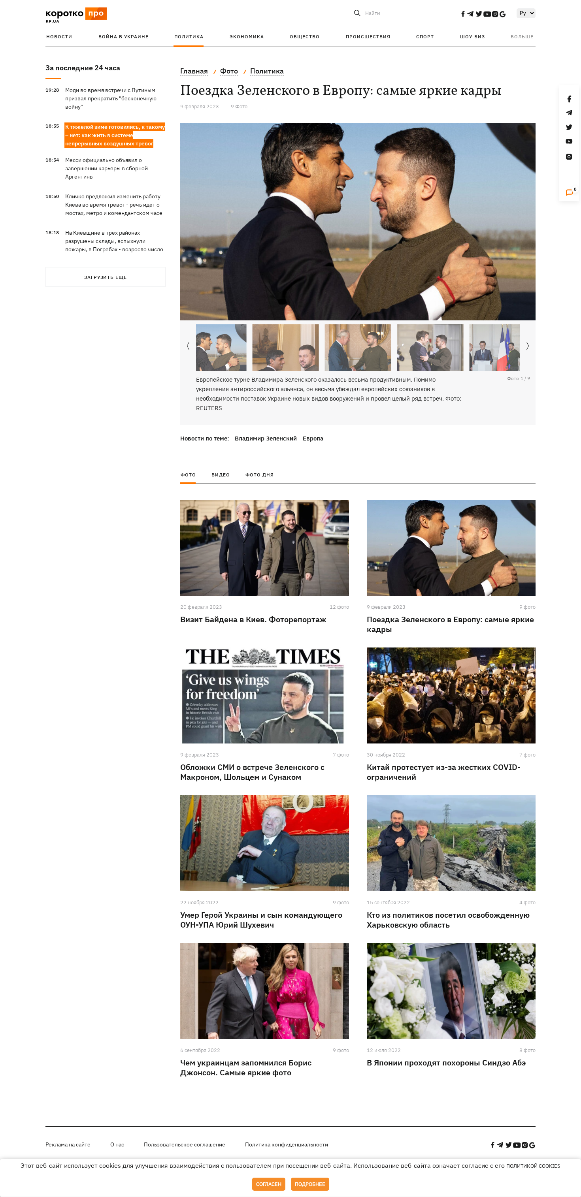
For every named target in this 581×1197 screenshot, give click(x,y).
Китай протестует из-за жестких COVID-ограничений (444, 772)
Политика (189, 37)
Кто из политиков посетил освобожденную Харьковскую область (448, 919)
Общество (305, 37)
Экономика (247, 37)
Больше (522, 37)
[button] (528, 346)
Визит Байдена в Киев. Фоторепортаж (253, 619)
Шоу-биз (472, 37)
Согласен (268, 1184)
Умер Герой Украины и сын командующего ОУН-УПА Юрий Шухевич (261, 919)
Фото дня (259, 475)
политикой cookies (533, 1166)
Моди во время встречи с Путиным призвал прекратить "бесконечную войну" (111, 98)
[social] (463, 14)
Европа (313, 438)
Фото (188, 475)
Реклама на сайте (68, 1144)
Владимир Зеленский (266, 438)
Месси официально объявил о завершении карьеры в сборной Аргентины (106, 168)
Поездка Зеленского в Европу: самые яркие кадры (450, 624)
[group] (358, 221)
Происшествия (368, 37)
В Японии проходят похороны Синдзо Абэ (446, 1062)
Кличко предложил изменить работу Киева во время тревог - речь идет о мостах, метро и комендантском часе (113, 204)
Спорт (425, 37)
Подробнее (310, 1184)
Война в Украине (123, 37)
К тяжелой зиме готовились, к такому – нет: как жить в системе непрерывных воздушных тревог (115, 135)
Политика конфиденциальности (286, 1144)
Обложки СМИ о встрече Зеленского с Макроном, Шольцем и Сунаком (252, 772)
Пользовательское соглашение (184, 1144)
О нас (117, 1144)
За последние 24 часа (82, 67)
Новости (59, 37)
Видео (220, 475)
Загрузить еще (105, 277)
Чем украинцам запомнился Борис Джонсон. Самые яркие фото (245, 1067)
